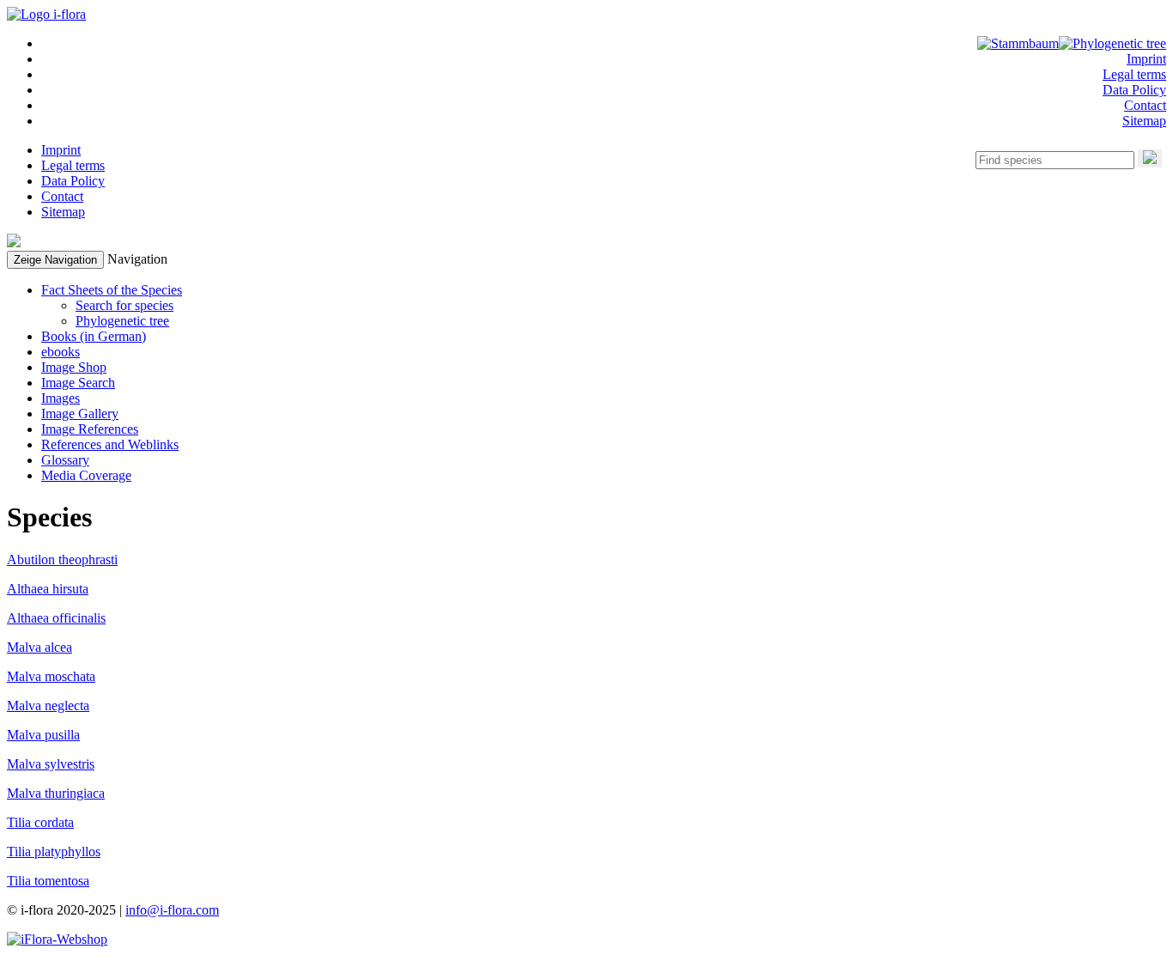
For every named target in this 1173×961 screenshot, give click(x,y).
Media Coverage (86, 475)
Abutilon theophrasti (62, 559)
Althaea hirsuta (47, 588)
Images (60, 398)
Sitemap (1144, 120)
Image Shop (73, 367)
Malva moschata (51, 676)
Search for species (124, 305)
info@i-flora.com (172, 910)
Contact (1145, 105)
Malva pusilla (43, 734)
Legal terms (1134, 74)
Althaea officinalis (56, 618)
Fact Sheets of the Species (111, 290)
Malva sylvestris (50, 764)
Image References (89, 429)
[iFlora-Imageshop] (57, 939)
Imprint (1146, 59)
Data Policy (1134, 89)
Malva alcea (39, 647)
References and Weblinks (110, 444)
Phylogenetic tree (122, 320)
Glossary (65, 460)
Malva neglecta (48, 705)
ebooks (60, 351)
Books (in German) (93, 336)
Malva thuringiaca (56, 793)
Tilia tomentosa (48, 880)
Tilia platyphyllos (53, 851)
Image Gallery (80, 413)
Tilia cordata (40, 822)
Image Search (78, 382)
